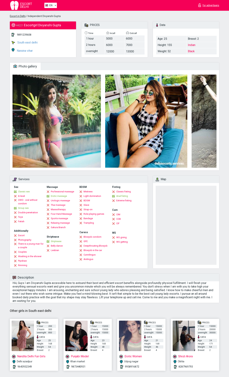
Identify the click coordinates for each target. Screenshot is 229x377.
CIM (118, 214)
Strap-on (88, 209)
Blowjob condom (92, 236)
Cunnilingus (90, 254)
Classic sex (24, 191)
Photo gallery (27, 66)
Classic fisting (123, 191)
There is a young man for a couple (30, 245)
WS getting (122, 241)
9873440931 (78, 366)
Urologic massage (60, 200)
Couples (22, 251)
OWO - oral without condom (27, 202)
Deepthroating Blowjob (96, 245)
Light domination (92, 196)
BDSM (87, 200)
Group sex (23, 208)
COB (118, 219)
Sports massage (59, 218)
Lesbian (55, 250)
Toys (20, 217)
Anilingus (88, 259)
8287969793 (186, 366)
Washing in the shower (30, 256)
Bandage (88, 218)
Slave (86, 205)
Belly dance (57, 245)
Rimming (22, 265)
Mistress (88, 191)
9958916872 (132, 366)
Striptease (56, 241)
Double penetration (28, 212)
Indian (191, 45)
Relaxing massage (60, 223)
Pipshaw (22, 260)
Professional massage (62, 191)
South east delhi (27, 42)
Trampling (89, 223)
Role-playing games (94, 214)
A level (21, 196)
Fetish (21, 221)
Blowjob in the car (93, 250)
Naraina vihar (24, 50)
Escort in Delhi (18, 16)
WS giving (121, 237)
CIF (118, 223)
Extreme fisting (123, 200)
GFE (86, 241)
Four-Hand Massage (61, 214)
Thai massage (58, 205)
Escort (21, 235)
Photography (24, 240)
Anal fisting (122, 196)
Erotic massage (59, 196)
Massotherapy (58, 209)
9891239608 (24, 34)
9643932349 (25, 366)
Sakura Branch (58, 227)
